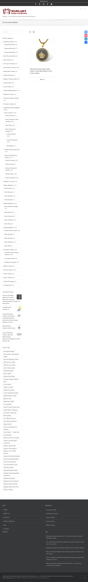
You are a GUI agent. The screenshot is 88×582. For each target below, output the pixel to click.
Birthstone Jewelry (9, 94)
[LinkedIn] (86, 39)
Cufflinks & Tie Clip (9, 181)
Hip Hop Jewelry (8, 270)
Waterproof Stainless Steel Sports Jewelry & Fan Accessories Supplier (65, 547)
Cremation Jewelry (9, 249)
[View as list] (33, 32)
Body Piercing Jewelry (10, 56)
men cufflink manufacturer (10, 421)
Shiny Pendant (7, 432)
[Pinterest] (86, 35)
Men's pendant (7, 415)
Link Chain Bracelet (12, 140)
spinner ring (16, 432)
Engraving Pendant (10, 44)
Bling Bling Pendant (8, 370)
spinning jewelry (7, 435)
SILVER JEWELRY (9, 227)
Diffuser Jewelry (8, 266)
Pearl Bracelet (8, 192)
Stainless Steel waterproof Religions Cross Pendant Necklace (10, 451)
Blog (5, 525)
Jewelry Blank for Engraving (10, 410)
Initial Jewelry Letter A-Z (10, 67)
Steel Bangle (10, 145)
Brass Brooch (8, 212)
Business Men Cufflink (9, 376)
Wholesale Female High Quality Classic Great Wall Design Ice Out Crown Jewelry (41, 71)
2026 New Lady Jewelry (9, 365)
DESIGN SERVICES (9, 521)
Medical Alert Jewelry (9, 71)
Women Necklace (10, 177)
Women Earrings (10, 160)
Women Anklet (9, 164)
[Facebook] (86, 32)
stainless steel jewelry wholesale (29, 576)
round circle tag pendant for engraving (10, 428)
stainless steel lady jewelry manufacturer (10, 442)
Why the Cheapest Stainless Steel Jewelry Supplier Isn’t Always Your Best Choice (64, 552)
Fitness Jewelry (8, 273)
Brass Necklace (9, 220)
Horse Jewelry (7, 86)
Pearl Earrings (8, 199)
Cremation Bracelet (10, 258)
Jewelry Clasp (7, 83)
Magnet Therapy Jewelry (10, 79)
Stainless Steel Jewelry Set (12, 149)
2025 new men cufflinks (9, 362)
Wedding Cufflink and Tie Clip (11, 487)
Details (43, 79)
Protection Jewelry (9, 104)
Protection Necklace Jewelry (11, 98)
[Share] (86, 42)
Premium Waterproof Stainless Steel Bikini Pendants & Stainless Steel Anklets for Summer (65, 558)
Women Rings (9, 174)
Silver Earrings (9, 238)
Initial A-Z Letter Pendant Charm (12, 407)
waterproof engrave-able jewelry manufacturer (11, 474)
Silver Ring (7, 246)
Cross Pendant (7, 384)
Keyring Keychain (8, 75)
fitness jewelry (9, 578)
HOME (5, 509)
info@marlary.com (44, 1)
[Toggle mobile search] (81, 9)
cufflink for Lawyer (8, 387)
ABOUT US (7, 513)
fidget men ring (7, 398)
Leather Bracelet (11, 134)
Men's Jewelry (8, 112)
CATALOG (6, 517)
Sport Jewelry (7, 60)
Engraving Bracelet (10, 48)
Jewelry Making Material (10, 90)
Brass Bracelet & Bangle (11, 206)
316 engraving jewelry (9, 351)
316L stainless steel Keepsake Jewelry (11, 355)
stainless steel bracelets (47, 576)
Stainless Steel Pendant (10, 445)
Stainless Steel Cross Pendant (11, 437)
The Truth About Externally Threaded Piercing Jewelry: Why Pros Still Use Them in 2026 (65, 543)
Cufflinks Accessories (9, 390)
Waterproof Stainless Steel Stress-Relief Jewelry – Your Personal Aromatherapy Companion (63, 564)
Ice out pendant (7, 404)
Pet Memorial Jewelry (10, 262)
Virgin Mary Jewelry (8, 467)
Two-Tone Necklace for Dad (10, 464)
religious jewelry (7, 424)
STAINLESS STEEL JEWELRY (12, 107)
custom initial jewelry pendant (11, 393)
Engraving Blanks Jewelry (10, 395)
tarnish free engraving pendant (11, 459)
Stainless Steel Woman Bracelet (12, 456)
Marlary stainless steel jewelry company (12, 576)
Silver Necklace (9, 242)
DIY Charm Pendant (9, 63)
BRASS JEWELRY (8, 203)
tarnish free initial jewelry (10, 461)
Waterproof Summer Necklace (11, 481)
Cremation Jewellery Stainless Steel (11, 380)
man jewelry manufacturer (10, 412)
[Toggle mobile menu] (84, 9)
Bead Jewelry (8, 188)
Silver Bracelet (8, 234)
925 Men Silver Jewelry (11, 230)
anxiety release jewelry (9, 368)
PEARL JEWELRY (8, 185)
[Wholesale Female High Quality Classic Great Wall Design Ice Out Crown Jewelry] (42, 52)
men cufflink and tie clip (9, 418)
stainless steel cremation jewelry (61, 576)
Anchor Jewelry (8, 277)
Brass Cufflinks (7, 373)
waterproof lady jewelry (9, 478)
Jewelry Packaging (9, 281)
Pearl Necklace (9, 196)
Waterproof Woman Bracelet (11, 484)
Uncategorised (8, 285)
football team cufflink (9, 401)
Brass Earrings (9, 216)
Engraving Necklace (10, 52)
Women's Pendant (8, 489)
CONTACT (6, 529)
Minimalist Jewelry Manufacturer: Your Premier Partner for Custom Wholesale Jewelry (64, 537)
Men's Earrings (10, 115)
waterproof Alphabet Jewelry (10, 470)
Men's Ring (9, 125)
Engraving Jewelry (9, 41)
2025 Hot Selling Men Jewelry (11, 359)
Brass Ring (8, 223)
